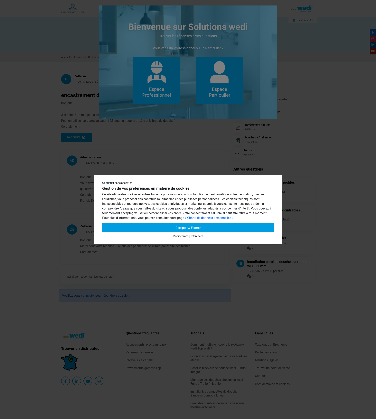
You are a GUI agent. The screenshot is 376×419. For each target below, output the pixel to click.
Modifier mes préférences (188, 236)
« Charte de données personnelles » (209, 218)
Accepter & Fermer (188, 228)
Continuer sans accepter (117, 182)
